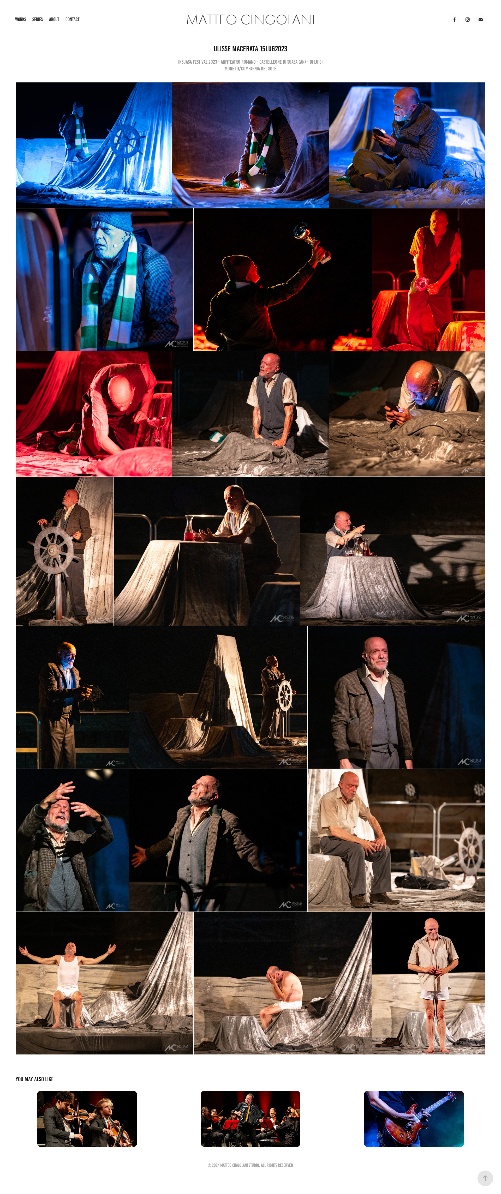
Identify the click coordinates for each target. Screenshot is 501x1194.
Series (37, 19)
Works (20, 19)
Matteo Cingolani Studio (239, 1165)
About (54, 19)
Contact (72, 19)
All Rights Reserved (277, 1165)
